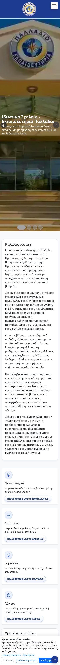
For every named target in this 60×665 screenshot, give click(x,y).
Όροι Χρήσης (29, 655)
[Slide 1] (21, 227)
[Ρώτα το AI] (54, 659)
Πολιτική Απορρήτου (11, 655)
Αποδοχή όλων (48, 660)
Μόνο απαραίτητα (27, 660)
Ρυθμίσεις (9, 660)
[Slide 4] (40, 227)
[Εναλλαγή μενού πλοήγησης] (54, 5)
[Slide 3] (35, 227)
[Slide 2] (29, 227)
